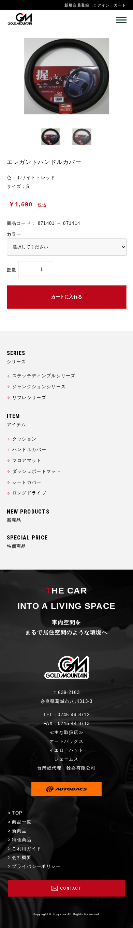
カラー (14, 234)
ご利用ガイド (26, 848)
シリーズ (16, 361)
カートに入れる (66, 296)
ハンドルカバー (29, 449)
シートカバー (27, 482)
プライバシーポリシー (36, 866)
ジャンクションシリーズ (39, 386)
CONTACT (71, 888)
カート (120, 5)
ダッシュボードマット (36, 471)
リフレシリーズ (29, 397)
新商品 (14, 520)
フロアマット (27, 460)
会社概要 (21, 857)
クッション (24, 438)
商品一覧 (21, 821)
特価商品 (16, 546)
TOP (17, 813)
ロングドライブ (29, 492)
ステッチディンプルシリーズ (44, 375)
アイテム (16, 424)
